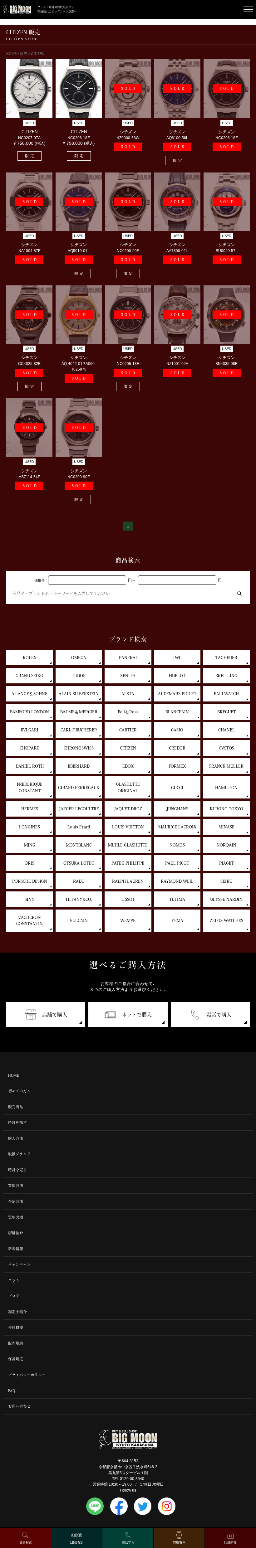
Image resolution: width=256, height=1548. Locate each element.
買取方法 (15, 1185)
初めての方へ (19, 1091)
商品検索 (25, 1542)
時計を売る (17, 1170)
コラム (13, 1280)
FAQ (11, 1390)
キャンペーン (19, 1264)
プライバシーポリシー (27, 1374)
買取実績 (15, 1217)
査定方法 (15, 1201)
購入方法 (15, 1138)
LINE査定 (76, 1542)
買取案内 (179, 1542)
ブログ (13, 1296)
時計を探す (17, 1122)
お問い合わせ (19, 1406)
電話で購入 (218, 1014)
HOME (13, 1075)
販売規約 (15, 1343)
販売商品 (15, 1107)
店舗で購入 (54, 1014)
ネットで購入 (137, 1014)
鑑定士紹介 (17, 1311)
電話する (128, 1542)
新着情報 (15, 1248)
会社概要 (15, 1327)
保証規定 (15, 1359)
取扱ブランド (19, 1154)
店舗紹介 (15, 1233)
